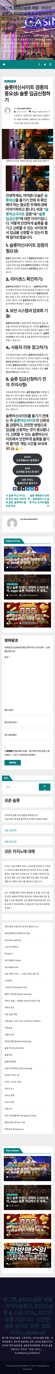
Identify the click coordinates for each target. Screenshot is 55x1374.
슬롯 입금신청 (11, 841)
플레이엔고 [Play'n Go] (15, 1122)
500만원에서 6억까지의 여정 (17, 933)
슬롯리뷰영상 (10, 1062)
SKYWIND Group (13, 960)
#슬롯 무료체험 (22, 119)
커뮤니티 (8, 1109)
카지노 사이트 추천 (10, 81)
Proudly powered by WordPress (18, 1366)
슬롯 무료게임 (11, 830)
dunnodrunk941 (24, 108)
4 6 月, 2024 (14, 1264)
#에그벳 (27, 123)
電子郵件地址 (11, 722)
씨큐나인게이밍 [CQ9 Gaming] (18, 1068)
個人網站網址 (10, 735)
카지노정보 (9, 1102)
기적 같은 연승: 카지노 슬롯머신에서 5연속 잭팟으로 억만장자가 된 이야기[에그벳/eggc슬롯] (26, 1259)
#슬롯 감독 (27, 116)
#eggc (34, 112)
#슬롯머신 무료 (35, 119)
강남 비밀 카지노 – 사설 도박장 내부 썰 (22, 974)
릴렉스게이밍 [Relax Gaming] (18, 994)
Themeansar (27, 1369)
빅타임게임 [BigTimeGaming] (18, 1041)
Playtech (9, 954)
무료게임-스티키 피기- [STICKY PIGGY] (22, 1021)
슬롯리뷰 (8, 1055)
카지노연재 (9, 1095)
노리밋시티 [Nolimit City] (16, 987)
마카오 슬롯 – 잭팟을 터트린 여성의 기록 (22, 1001)
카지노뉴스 (9, 1089)
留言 (7, 657)
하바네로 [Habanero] (14, 1129)
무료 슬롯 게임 (11, 1014)
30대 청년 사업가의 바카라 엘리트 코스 (22, 927)
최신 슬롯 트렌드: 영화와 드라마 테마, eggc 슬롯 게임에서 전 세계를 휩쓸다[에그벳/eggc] (27, 591)
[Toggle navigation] (50, 64)
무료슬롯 (8, 1028)
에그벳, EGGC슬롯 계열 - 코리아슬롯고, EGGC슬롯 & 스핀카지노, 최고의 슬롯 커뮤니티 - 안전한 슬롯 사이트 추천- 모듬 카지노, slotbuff (27, 19)
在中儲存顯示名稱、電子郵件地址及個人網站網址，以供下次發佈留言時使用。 (27, 753)
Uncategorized (11, 967)
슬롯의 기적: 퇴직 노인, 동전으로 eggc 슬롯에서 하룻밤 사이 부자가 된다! (26, 619)
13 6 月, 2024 (14, 1177)
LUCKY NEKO (11, 947)
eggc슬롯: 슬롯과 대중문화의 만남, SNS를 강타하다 (26, 561)
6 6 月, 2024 (14, 1206)
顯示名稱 (9, 710)
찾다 (6, 778)
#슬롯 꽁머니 (37, 116)
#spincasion (42, 112)
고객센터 (8, 981)
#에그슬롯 (35, 123)
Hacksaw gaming (13, 940)
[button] (39, 64)
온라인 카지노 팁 (12, 1075)
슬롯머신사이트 (25, 420)
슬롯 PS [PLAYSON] (14, 1048)
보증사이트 (9, 1035)
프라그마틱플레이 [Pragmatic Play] (20, 1116)
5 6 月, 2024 (14, 1235)
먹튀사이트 (9, 1008)
